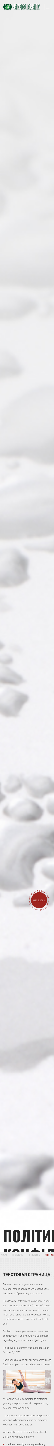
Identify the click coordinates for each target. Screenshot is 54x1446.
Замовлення (39, 900)
